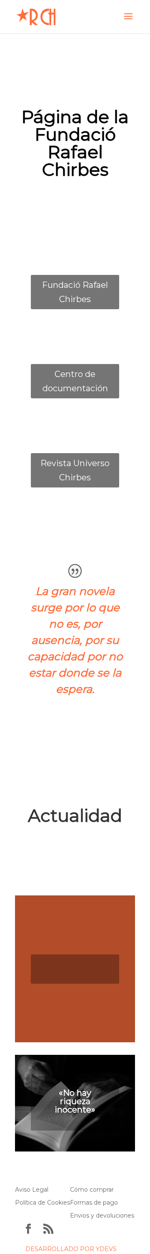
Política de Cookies (42, 1202)
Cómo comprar (92, 1189)
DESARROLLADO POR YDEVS (71, 1249)
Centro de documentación (75, 381)
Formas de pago (94, 1202)
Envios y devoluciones (102, 1215)
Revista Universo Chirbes (75, 470)
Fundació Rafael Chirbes (75, 292)
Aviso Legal (31, 1189)
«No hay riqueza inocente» (75, 1101)
